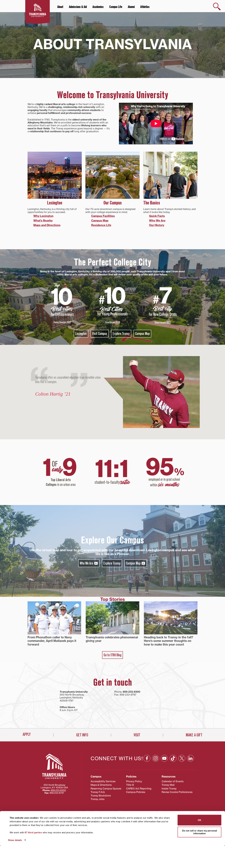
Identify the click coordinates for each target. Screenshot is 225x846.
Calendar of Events (173, 781)
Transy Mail (168, 784)
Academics (98, 7)
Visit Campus (99, 333)
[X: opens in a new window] (181, 758)
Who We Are (157, 220)
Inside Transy (169, 788)
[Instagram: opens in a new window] (155, 758)
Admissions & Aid (78, 7)
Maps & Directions (101, 784)
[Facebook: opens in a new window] (146, 758)
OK (199, 820)
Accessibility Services (103, 781)
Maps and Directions (46, 225)
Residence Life (101, 225)
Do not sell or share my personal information (199, 832)
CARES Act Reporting (138, 788)
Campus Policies (135, 792)
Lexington (81, 333)
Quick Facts (157, 216)
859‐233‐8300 (58, 790)
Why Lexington (43, 216)
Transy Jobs (97, 799)
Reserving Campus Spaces (106, 788)
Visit (137, 735)
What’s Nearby (43, 220)
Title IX (130, 784)
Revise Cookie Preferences (177, 792)
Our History (156, 225)
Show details (15, 840)
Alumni (131, 7)
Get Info (82, 735)
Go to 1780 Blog (112, 655)
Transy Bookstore (101, 795)
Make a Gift (194, 735)
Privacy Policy (134, 781)
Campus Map (99, 220)
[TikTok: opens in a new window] (173, 758)
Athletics (145, 7)
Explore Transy (121, 333)
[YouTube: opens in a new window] (164, 758)
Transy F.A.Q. (98, 792)
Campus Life (115, 7)
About (60, 7)
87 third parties (33, 832)
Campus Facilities (103, 216)
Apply (27, 734)
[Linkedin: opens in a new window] (190, 758)
